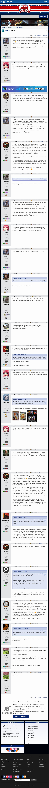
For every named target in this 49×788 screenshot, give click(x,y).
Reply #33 (15, 224)
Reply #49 (15, 647)
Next (44, 35)
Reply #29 (15, 117)
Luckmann (6, 353)
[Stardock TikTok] (12, 751)
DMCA (29, 785)
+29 (6, 190)
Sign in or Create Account (20, 716)
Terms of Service (24, 785)
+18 (6, 289)
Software (3, 757)
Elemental (15, 761)
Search (11, 19)
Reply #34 (15, 248)
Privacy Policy (17, 785)
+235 (6, 410)
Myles (6, 281)
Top (46, 37)
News (28, 766)
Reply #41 (15, 425)
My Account (41, 761)
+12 (6, 109)
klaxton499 (6, 330)
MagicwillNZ (6, 631)
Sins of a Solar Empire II (17, 764)
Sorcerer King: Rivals (17, 773)
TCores (6, 655)
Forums (28, 773)
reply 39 (24, 399)
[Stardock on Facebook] (9, 749)
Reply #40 (15, 394)
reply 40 (26, 628)
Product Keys (41, 764)
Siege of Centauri (16, 771)
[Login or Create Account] (44, 1)
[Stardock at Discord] (10, 751)
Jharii (6, 101)
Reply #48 (15, 623)
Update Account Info (43, 768)
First (35, 35)
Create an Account (42, 762)
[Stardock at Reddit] (8, 751)
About (28, 759)
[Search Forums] (47, 1)
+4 (6, 582)
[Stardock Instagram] (16, 749)
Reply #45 (15, 543)
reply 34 (24, 278)
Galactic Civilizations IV (17, 762)
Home (3, 27)
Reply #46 (15, 566)
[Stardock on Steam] (18, 749)
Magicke (6, 149)
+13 (6, 78)
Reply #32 (15, 200)
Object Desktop (4, 759)
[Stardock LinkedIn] (15, 751)
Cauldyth (6, 181)
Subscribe (33, 779)
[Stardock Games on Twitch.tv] (14, 749)
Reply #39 (15, 370)
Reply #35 (15, 273)
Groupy (2, 769)
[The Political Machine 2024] (24, 8)
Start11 (2, 762)
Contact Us (29, 771)
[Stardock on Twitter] (7, 749)
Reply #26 (15, 37)
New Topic (43, 16)
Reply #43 (15, 472)
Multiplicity (3, 768)
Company (29, 757)
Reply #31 (15, 173)
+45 (6, 53)
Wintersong (6, 402)
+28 (6, 639)
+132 (6, 361)
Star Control (15, 766)
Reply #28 (15, 93)
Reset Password (42, 766)
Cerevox (6, 70)
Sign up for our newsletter (8, 779)
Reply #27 (15, 62)
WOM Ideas (21, 27)
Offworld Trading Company (18, 769)
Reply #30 (15, 141)
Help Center (41, 759)
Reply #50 (15, 672)
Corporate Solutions (5, 761)
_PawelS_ (6, 458)
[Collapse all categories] (47, 724)
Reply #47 (15, 600)
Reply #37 (15, 322)
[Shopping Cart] (46, 1)
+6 (6, 157)
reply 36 (24, 354)
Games (14, 757)
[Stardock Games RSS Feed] (17, 751)
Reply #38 (15, 345)
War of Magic (15, 27)
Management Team (30, 762)
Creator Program (30, 769)
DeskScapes (3, 766)
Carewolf (6, 574)
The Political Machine (17, 768)
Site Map (32, 785)
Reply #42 (15, 449)
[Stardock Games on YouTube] (11, 749)
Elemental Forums (36, 37)
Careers (28, 764)
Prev (38, 35)
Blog (28, 761)
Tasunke (6, 45)
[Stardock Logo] (7, 1)
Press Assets (29, 768)
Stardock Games (8, 27)
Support (41, 757)
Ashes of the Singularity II (18, 759)
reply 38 (25, 571)
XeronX (6, 608)
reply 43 (24, 517)
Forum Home (6, 19)
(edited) (41, 92)
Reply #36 (15, 296)
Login (15, 19)
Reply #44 (15, 512)
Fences (2, 764)
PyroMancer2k (6, 520)
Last (46, 35)
